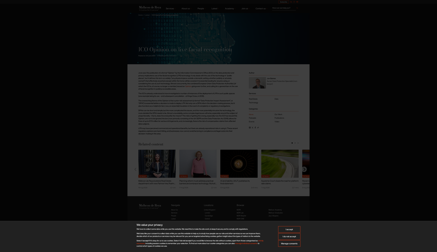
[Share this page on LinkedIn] (250, 128)
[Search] (297, 8)
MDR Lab (240, 213)
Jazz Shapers (273, 216)
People (201, 8)
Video (277, 121)
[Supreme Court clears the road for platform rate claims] (280, 164)
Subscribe (283, 2)
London (207, 213)
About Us (174, 210)
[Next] (304, 169)
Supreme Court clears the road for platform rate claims (280, 182)
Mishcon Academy (275, 210)
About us (186, 8)
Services (170, 8)
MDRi (239, 210)
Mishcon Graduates (276, 213)
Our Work (278, 114)
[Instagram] (294, 1)
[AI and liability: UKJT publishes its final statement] (239, 164)
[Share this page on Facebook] (255, 128)
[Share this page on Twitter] (252, 128)
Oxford (207, 218)
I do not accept (289, 236)
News (251, 114)
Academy (229, 8)
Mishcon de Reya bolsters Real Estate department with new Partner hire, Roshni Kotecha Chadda (156, 183)
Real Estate (253, 99)
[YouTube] (297, 1)
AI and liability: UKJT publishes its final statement (235, 182)
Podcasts (252, 118)
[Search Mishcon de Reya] (285, 8)
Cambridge (209, 216)
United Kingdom (209, 210)
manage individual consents (246, 243)
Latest (214, 8)
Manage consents (289, 243)
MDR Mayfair (241, 216)
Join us (244, 8)
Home (140, 15)
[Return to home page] (149, 8)
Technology (253, 102)
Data (276, 99)
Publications (279, 118)
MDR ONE (240, 218)
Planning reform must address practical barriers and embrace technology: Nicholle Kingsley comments (197, 183)
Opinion (188, 86)
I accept (289, 229)
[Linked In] (291, 1)
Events (251, 121)
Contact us (261, 8)
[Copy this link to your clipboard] (258, 128)
